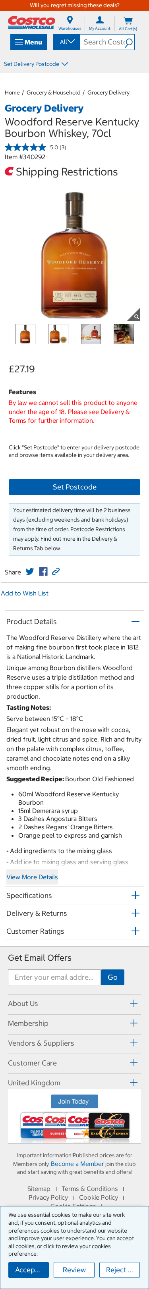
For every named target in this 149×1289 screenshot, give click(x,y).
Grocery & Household (54, 92)
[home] (31, 22)
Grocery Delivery (108, 92)
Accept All (31, 1269)
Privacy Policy (48, 1197)
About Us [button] (23, 1003)
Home (12, 92)
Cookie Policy (98, 1197)
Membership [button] (28, 1023)
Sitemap (38, 1189)
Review (74, 1269)
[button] (129, 42)
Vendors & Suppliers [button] (41, 1043)
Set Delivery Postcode (31, 63)
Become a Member (77, 1164)
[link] (30, 571)
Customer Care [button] (32, 1062)
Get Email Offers (40, 957)
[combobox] (66, 41)
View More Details (32, 877)
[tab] (74, 1003)
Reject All (121, 1269)
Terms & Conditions (90, 1189)
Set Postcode (75, 486)
